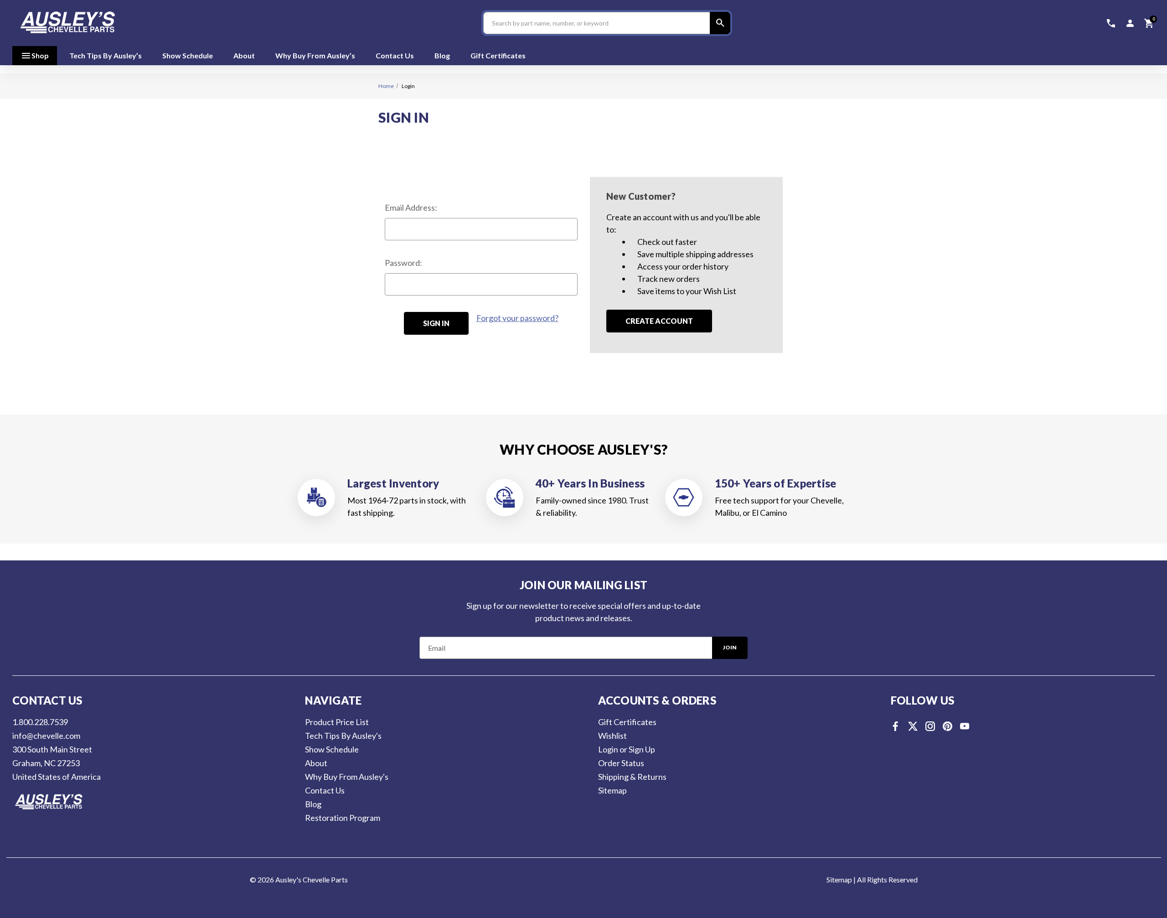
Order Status (621, 763)
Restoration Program (342, 818)
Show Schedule (187, 55)
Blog (442, 55)
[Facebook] (895, 726)
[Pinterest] (947, 726)
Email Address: (411, 207)
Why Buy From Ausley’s (315, 55)
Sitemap (612, 790)
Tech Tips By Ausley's (343, 736)
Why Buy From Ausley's (346, 777)
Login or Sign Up (626, 749)
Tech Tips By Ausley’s (105, 55)
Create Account (659, 320)
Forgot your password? (517, 318)
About (244, 55)
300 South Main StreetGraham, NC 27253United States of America (56, 763)
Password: (403, 263)
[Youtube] (965, 726)
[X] (913, 726)
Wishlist (612, 736)
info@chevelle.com (46, 736)
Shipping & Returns (632, 777)
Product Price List (337, 722)
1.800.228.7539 (40, 722)
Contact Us (395, 55)
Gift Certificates (498, 55)
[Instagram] (930, 726)
